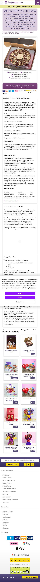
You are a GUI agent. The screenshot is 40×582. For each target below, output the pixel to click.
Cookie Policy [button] (26, 285)
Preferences (19, 302)
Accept (20, 293)
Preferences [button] (33, 288)
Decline (20, 297)
